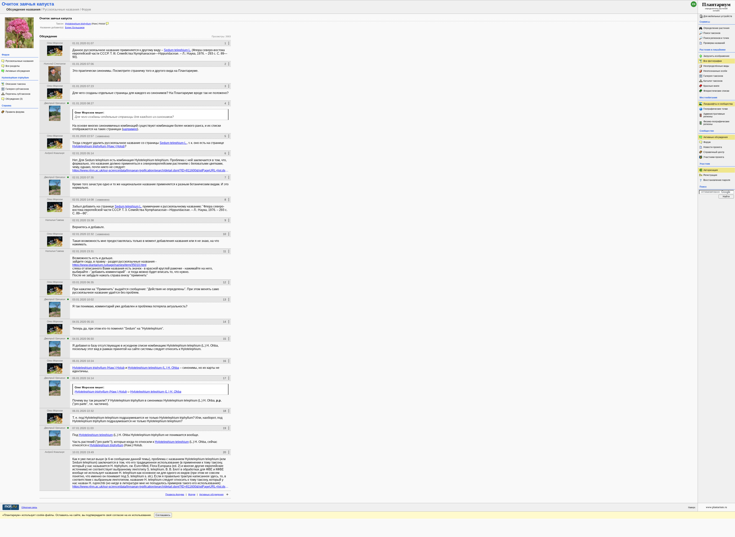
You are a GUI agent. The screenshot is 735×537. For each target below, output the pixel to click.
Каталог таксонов (712, 81)
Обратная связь (29, 507)
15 (224, 338)
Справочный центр (713, 152)
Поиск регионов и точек (716, 38)
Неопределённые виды (716, 66)
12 (224, 282)
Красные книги (711, 86)
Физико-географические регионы (716, 123)
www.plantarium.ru (716, 507)
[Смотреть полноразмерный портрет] (54, 54)
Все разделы (13, 66)
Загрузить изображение (716, 56)
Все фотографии (712, 61)
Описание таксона (16, 84)
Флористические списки (716, 91)
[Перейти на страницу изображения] (19, 47)
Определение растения (716, 28)
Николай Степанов (54, 63)
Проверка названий (714, 43)
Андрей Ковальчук (55, 153)
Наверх (691, 507)
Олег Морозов (55, 43)
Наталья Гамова (54, 220)
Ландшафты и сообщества (718, 104)
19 (224, 428)
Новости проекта (712, 147)
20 (224, 452)
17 (224, 378)
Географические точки (715, 109)
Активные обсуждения (18, 71)
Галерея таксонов (713, 76)
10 (224, 234)
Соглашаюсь (163, 515)
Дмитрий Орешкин (54, 103)
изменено (103, 136)
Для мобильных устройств (717, 16)
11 (224, 251)
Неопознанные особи (715, 71)
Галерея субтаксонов (17, 89)
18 (224, 410)
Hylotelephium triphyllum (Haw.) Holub (98, 146)
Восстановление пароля (716, 180)
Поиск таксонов (711, 33)
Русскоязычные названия (19, 61)
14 (224, 321)
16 (224, 360)
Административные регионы (714, 115)
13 (224, 299)
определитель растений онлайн (716, 7)
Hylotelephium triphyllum (78, 23)
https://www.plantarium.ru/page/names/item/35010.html (109, 265)
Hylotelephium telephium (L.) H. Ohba (153, 367)
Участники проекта (713, 157)
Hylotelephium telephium (96, 435)
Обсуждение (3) (14, 99)
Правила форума (15, 112)
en (693, 4)
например (130, 129)
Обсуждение (48, 36)
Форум (191, 494)
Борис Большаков (74, 27)
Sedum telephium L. (177, 50)
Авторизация (710, 170)
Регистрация (710, 175)
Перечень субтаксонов (18, 94)
